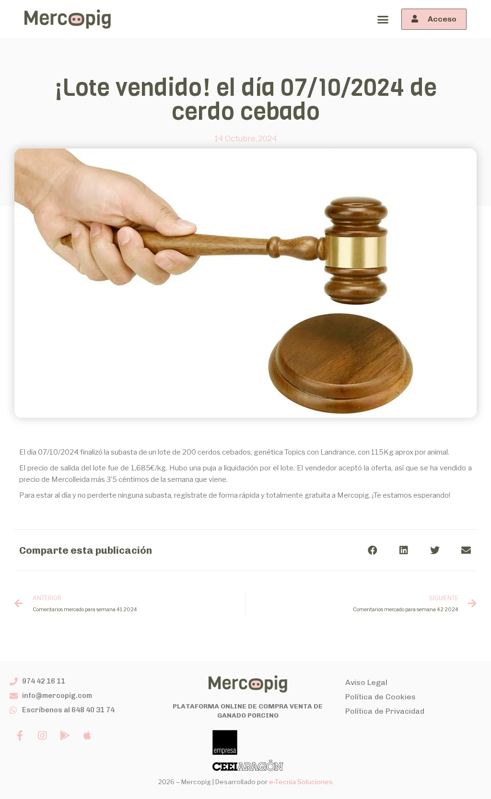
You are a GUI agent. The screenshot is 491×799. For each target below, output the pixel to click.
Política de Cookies (380, 696)
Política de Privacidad (384, 711)
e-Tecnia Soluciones (301, 782)
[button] (383, 19)
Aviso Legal (366, 682)
